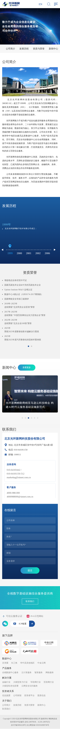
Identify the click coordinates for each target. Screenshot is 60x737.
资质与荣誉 (39, 48)
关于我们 (7, 700)
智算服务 (39, 672)
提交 (30, 570)
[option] (28, 227)
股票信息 (41, 695)
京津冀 (5, 663)
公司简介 (10, 48)
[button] (54, 250)
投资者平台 (29, 695)
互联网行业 (49, 682)
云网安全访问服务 (29, 686)
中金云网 (41, 663)
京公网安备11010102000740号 (37, 725)
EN (40, 4)
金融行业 (6, 682)
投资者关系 (8, 691)
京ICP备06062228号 (18, 725)
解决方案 (7, 677)
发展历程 (24, 48)
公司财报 (17, 695)
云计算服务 (26, 672)
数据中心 (7, 658)
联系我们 (30, 601)
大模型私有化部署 (10, 686)
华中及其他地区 (27, 663)
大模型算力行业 (20, 682)
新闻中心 (53, 48)
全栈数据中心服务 (10, 672)
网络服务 (50, 672)
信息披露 (6, 695)
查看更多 (27, 367)
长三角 (14, 663)
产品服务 (7, 668)
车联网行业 (35, 682)
